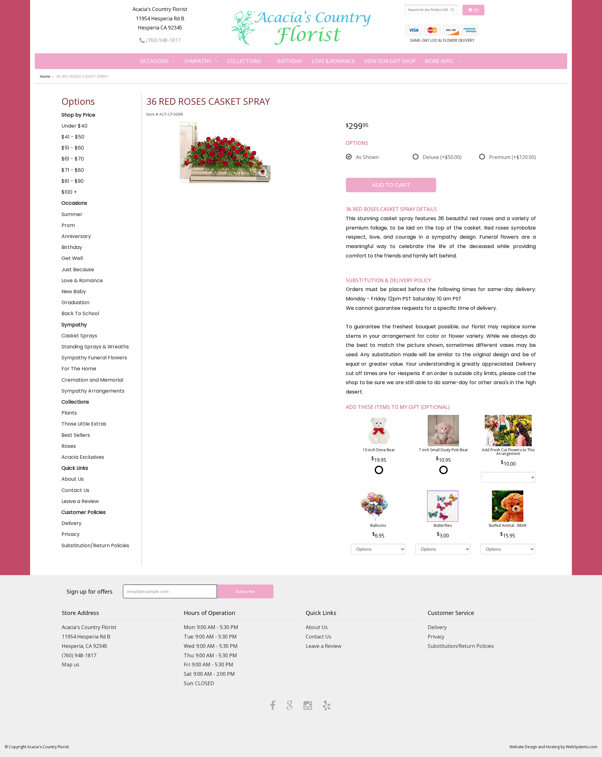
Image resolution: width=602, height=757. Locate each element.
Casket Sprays (79, 335)
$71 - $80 (72, 170)
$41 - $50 (72, 136)
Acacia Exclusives (82, 457)
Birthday (289, 61)
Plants (69, 412)
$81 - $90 (72, 181)
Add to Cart (391, 185)
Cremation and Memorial (92, 380)
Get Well (72, 258)
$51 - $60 (72, 147)
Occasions (154, 61)
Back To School (80, 313)
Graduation (75, 302)
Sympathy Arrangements (92, 390)
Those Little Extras (83, 423)
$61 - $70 (72, 158)
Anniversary (76, 236)
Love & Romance (333, 61)
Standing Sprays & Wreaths (95, 346)
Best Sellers (75, 435)
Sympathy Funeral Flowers (94, 357)
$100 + (69, 192)
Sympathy (197, 61)
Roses (68, 446)
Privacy (70, 534)
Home (45, 76)
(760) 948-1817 (163, 40)
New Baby (73, 291)
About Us (72, 479)
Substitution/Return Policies (95, 545)
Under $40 (74, 126)
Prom (68, 225)
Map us (70, 664)
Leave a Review (80, 501)
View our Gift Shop (389, 61)
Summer (71, 214)
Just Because (77, 269)
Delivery (71, 523)
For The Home (78, 368)
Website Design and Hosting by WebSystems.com (553, 746)
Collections (244, 61)
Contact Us (75, 490)
